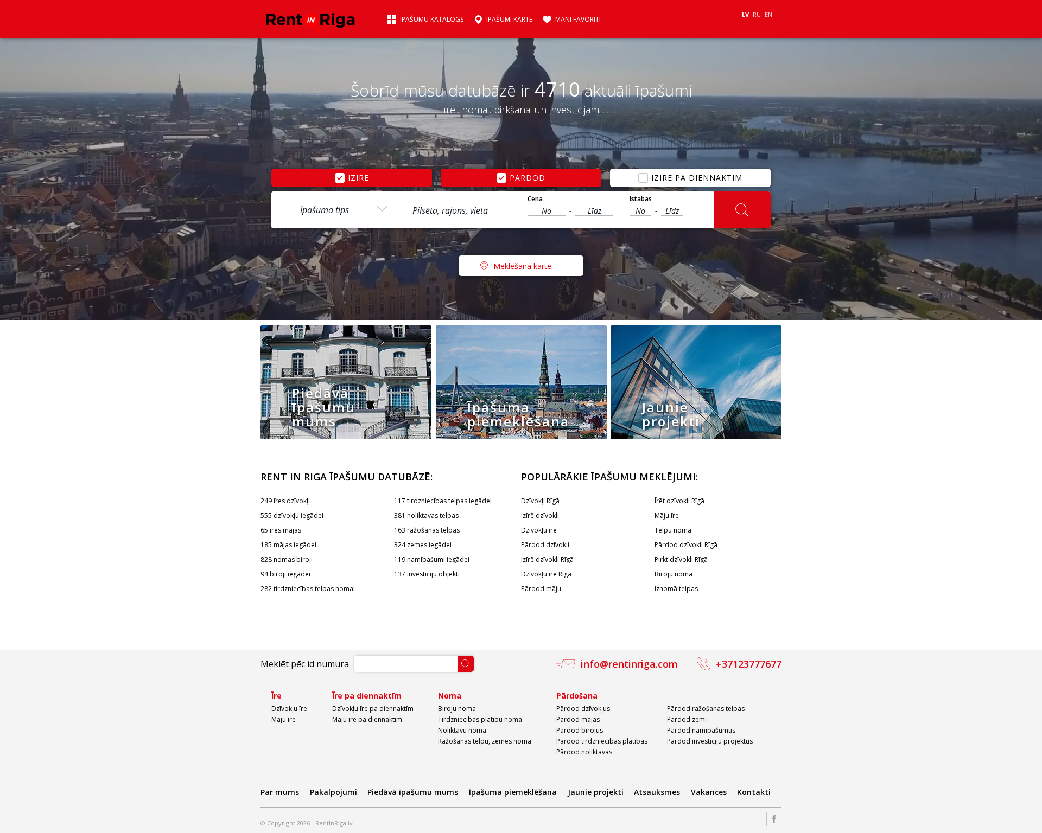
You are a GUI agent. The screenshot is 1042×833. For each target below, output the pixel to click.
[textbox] (451, 210)
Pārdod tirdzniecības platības (601, 741)
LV (745, 14)
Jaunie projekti (596, 792)
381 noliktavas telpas (426, 515)
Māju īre (667, 515)
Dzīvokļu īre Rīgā (546, 574)
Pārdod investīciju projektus (710, 741)
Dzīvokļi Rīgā (540, 500)
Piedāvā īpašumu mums (412, 792)
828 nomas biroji (286, 559)
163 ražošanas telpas (427, 530)
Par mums (279, 792)
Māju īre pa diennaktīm (367, 719)
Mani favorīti (578, 19)
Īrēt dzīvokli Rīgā (679, 500)
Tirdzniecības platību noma (480, 719)
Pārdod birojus (579, 730)
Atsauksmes (657, 792)
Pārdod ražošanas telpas (706, 708)
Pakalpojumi (333, 792)
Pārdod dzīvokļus (583, 708)
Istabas (641, 199)
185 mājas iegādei (288, 544)
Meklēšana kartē (522, 266)
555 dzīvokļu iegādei (291, 515)
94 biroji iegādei (285, 574)
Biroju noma (673, 574)
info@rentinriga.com (629, 663)
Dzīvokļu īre (539, 530)
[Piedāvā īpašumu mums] (345, 436)
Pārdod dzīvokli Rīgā (686, 544)
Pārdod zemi (687, 719)
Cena (535, 199)
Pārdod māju (541, 588)
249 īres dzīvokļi (285, 500)
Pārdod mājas (578, 719)
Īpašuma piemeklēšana (513, 792)
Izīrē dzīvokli (540, 515)
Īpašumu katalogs (431, 19)
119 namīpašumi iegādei (431, 559)
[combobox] (331, 209)
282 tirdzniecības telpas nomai (307, 588)
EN (768, 14)
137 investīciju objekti (427, 574)
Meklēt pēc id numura (304, 664)
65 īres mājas (280, 530)
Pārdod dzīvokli (545, 544)
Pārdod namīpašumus (701, 730)
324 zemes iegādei (423, 544)
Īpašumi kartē (509, 19)
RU (757, 14)
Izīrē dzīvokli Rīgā (547, 559)
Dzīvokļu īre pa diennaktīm (373, 708)
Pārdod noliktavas (584, 752)
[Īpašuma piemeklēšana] (521, 436)
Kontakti (754, 792)
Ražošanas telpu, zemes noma (484, 741)
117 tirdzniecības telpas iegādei (443, 500)
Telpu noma (673, 530)
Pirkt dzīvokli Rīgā (681, 559)
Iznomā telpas (676, 588)
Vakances (709, 792)
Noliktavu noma (462, 730)
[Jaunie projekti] (696, 436)
